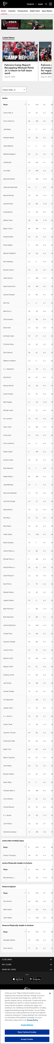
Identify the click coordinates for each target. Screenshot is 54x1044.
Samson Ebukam (9, 294)
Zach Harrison (8, 352)
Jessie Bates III (8, 146)
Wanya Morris (7, 509)
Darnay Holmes (8, 385)
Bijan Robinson (8, 608)
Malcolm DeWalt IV (9, 253)
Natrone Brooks (8, 195)
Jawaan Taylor (8, 708)
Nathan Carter (8, 220)
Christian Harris (8, 344)
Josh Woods (7, 823)
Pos (37, 104)
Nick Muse (6, 518)
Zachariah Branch (9, 179)
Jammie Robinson (9, 625)
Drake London (8, 451)
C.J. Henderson (8, 369)
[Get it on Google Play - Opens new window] (35, 980)
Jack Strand (7, 683)
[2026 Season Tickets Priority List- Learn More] (27, 24)
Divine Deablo (7, 245)
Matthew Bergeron (9, 154)
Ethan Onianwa (8, 542)
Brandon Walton (8, 774)
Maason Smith (8, 666)
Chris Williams (8, 799)
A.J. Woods (7, 815)
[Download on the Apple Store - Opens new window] (18, 979)
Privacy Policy (32, 1020)
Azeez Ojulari (7, 534)
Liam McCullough (9, 501)
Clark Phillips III (8, 575)
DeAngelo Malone (9, 940)
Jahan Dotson (8, 278)
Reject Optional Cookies (27, 1032)
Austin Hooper (8, 394)
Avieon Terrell (7, 724)
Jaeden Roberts (8, 600)
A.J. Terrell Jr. (8, 716)
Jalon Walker (7, 918)
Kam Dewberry (8, 261)
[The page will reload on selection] (13, 89)
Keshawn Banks (8, 137)
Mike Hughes (7, 402)
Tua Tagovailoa (8, 699)
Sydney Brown (8, 204)
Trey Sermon (7, 901)
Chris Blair (6, 170)
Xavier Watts (7, 782)
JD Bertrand (7, 162)
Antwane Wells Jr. (9, 790)
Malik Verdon (7, 909)
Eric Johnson (7, 418)
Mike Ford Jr (7, 311)
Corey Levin (7, 435)
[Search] (46, 4)
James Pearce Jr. (9, 551)
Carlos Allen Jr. (8, 113)
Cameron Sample (9, 642)
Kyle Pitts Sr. (7, 584)
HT (44, 104)
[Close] (50, 993)
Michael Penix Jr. (9, 559)
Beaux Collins (8, 228)
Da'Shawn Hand (8, 336)
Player (5, 104)
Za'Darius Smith (8, 675)
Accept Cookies (27, 1039)
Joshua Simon (8, 650)
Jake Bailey (7, 129)
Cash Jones (7, 427)
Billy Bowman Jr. (9, 877)
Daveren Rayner (8, 592)
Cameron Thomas (9, 732)
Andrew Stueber (8, 691)
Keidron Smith (8, 658)
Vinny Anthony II (8, 121)
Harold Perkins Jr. (9, 567)
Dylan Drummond (9, 286)
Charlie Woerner (8, 807)
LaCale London (8, 460)
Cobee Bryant (7, 212)
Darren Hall (7, 327)
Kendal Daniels (8, 237)
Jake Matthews (8, 485)
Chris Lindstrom (8, 443)
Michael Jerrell (8, 410)
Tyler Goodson (8, 319)
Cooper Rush (7, 633)
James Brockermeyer (10, 187)
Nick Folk (6, 303)
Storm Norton (8, 948)
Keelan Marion (8, 476)
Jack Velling (7, 766)
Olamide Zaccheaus (9, 832)
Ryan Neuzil (7, 526)
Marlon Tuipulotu (9, 757)
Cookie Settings (27, 1025)
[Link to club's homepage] (5, 3)
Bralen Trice (7, 749)
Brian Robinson (8, 617)
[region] (27, 1016)
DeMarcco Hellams (9, 361)
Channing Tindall (9, 741)
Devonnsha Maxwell (10, 493)
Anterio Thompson (9, 855)
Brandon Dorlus (8, 270)
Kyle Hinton (7, 377)
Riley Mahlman (8, 468)
